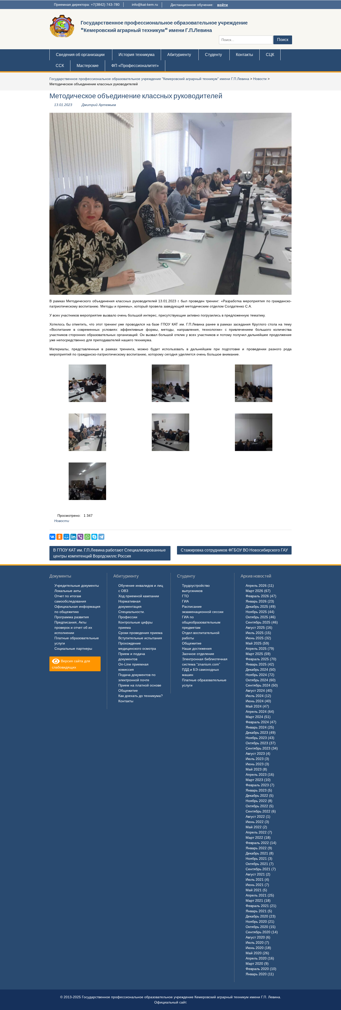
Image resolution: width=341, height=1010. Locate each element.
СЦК (270, 54)
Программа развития (71, 617)
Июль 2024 (255, 696)
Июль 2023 (255, 759)
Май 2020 (254, 953)
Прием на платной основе (139, 685)
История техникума (137, 54)
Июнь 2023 (255, 764)
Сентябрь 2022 (258, 811)
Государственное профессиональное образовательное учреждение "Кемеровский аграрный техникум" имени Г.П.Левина (149, 79)
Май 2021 (254, 890)
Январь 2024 (256, 727)
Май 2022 (254, 827)
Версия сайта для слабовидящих (71, 664)
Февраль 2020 (257, 969)
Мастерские (88, 66)
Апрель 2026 (256, 586)
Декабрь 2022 (257, 796)
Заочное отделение (198, 654)
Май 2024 (254, 706)
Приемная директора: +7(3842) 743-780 (87, 4)
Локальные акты (67, 591)
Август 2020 (255, 937)
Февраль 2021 (257, 906)
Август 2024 (255, 690)
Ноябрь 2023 (256, 738)
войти (222, 5)
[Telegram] (101, 537)
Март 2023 (254, 780)
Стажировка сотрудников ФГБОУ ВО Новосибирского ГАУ (234, 550)
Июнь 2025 (255, 638)
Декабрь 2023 (257, 732)
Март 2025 (254, 654)
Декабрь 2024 (257, 670)
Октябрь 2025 (257, 617)
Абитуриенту (179, 54)
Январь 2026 (256, 601)
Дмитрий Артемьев (99, 105)
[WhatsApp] (87, 537)
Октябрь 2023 (257, 743)
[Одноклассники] (59, 537)
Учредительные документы (76, 586)
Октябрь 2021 (257, 864)
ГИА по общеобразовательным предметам (201, 622)
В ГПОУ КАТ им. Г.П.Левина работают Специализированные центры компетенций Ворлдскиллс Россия (109, 553)
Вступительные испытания (140, 638)
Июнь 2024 (255, 701)
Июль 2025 (255, 633)
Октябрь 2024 (257, 680)
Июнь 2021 (255, 885)
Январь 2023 (256, 790)
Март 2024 (254, 717)
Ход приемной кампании (138, 596)
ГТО (185, 596)
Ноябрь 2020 (256, 922)
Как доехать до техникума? (140, 696)
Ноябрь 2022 (256, 801)
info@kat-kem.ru (145, 4)
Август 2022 (255, 816)
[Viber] (80, 537)
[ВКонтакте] (52, 537)
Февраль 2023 (257, 785)
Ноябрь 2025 (256, 612)
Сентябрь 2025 (258, 622)
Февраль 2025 (257, 659)
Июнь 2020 (255, 948)
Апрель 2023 (256, 774)
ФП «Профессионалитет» (135, 66)
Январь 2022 (256, 848)
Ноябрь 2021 (256, 858)
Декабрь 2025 (257, 606)
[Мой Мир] (66, 537)
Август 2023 (255, 754)
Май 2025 (254, 643)
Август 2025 (255, 628)
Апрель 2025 (256, 648)
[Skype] (94, 537)
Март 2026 (254, 591)
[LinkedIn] (73, 537)
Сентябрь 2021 (258, 869)
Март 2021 (254, 900)
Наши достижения (197, 648)
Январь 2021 (256, 911)
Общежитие (128, 690)
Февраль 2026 (257, 596)
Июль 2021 (255, 880)
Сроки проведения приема (140, 633)
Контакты (244, 54)
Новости (260, 79)
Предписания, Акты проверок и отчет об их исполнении (73, 627)
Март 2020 (254, 964)
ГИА (185, 601)
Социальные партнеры (73, 648)
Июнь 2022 (255, 822)
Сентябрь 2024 (258, 685)
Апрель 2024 (256, 712)
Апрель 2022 (256, 832)
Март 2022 (254, 838)
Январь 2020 (256, 974)
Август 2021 (255, 874)
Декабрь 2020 (257, 916)
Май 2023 (254, 769)
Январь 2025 (256, 664)
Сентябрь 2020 (258, 932)
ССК (60, 66)
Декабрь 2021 (257, 853)
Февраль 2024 (257, 722)
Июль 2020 (255, 942)
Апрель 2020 (256, 958)
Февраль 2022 (257, 843)
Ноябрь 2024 (256, 675)
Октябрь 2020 (257, 927)
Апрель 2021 (256, 895)
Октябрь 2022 (257, 806)
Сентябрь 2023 (258, 748)
